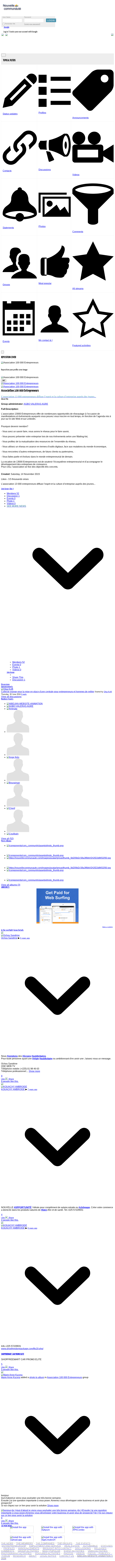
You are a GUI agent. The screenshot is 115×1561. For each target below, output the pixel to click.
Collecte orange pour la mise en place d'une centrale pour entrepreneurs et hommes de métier (47, 691)
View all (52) (7, 838)
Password (27, 17)
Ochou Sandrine (9, 938)
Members (13, 493)
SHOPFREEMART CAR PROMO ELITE (12, 1354)
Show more (34, 1071)
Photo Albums (6, 841)
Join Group (5, 489)
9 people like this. (10, 1081)
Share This (17, 677)
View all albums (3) (10, 885)
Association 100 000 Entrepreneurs (64, 1377)
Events (11, 498)
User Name (6, 17)
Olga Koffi (108, 692)
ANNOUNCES (5, 887)
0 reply (24, 694)
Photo (10, 501)
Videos (11, 503)
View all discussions (11, 696)
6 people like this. (10, 1523)
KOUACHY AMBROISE (13, 1089)
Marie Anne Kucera (10, 1377)
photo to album (36, 1377)
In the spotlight (7, 930)
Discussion (13, 496)
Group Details (18, 930)
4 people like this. (10, 1220)
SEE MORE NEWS (6, 1526)
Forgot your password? (32, 24)
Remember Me (10, 24)
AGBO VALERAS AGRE (68, 412)
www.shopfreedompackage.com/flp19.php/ (22, 1348)
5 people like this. (10, 1369)
